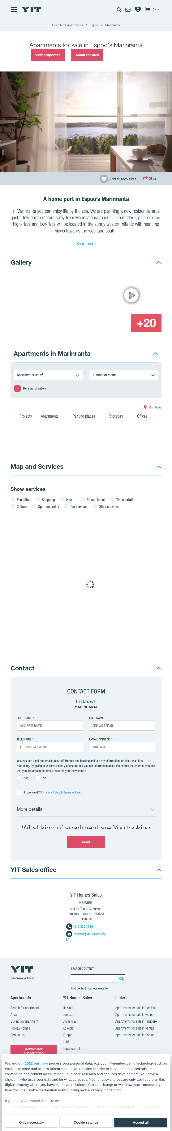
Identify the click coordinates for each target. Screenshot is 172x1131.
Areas (14, 1014)
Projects (26, 416)
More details (29, 809)
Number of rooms (104, 375)
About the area (87, 55)
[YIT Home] (31, 9)
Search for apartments (25, 1008)
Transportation (126, 499)
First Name (24, 718)
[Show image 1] (55, 305)
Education (23, 499)
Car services (78, 506)
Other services (109, 506)
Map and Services (37, 466)
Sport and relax (48, 506)
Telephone (24, 739)
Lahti (66, 1042)
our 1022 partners (33, 1063)
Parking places (84, 416)
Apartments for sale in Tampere (136, 1021)
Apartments (50, 416)
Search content (82, 969)
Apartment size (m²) (30, 375)
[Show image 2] (131, 295)
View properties (48, 55)
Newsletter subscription (33, 1051)
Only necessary (31, 1122)
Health (70, 499)
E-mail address (100, 739)
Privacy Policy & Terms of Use (61, 792)
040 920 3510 (83, 926)
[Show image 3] (115, 323)
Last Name (96, 718)
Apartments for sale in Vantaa (134, 1028)
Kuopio (67, 1035)
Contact (22, 668)
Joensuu (68, 1014)
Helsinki (68, 1008)
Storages (116, 416)
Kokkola (68, 1028)
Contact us (17, 1035)
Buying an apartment (24, 1021)
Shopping (48, 499)
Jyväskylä (69, 1021)
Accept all (141, 1122)
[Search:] (121, 979)
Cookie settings (86, 1122)
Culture (22, 506)
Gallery (21, 262)
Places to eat (96, 499)
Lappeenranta (72, 1048)
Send (86, 842)
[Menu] (13, 9)
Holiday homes (20, 1028)
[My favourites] (138, 9)
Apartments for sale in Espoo (134, 1014)
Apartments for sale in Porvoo (135, 1035)
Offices (143, 416)
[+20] (146, 323)
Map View (155, 407)
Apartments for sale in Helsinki (135, 1008)
